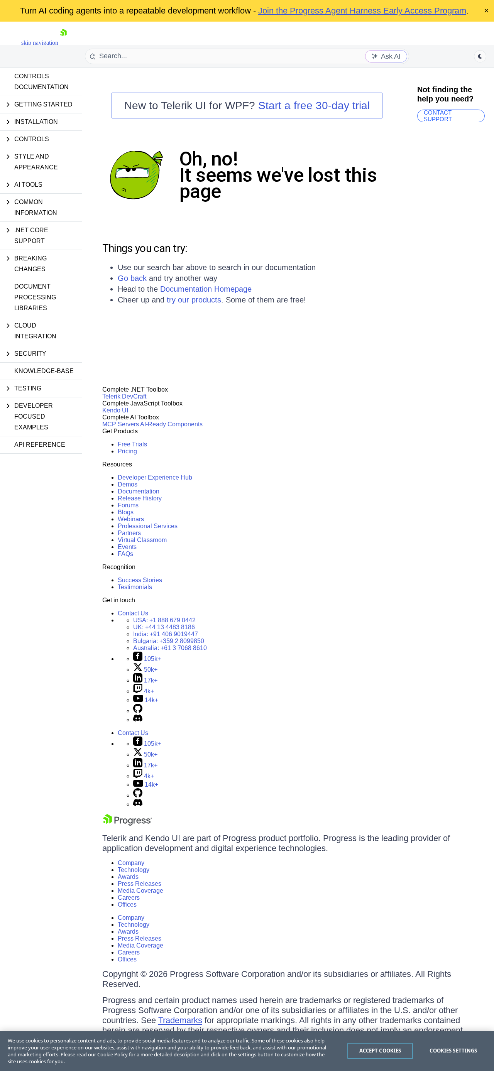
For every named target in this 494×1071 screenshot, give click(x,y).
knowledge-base (44, 371)
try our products (194, 300)
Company (131, 863)
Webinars (131, 519)
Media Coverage (140, 890)
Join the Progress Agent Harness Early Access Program (362, 10)
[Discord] (137, 719)
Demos (127, 484)
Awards (128, 876)
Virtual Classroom (142, 540)
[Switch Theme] (480, 56)
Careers (129, 897)
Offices (127, 904)
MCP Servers (120, 424)
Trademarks (180, 1020)
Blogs (126, 512)
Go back (132, 278)
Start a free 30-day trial (314, 105)
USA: (164, 620)
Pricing (127, 451)
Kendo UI (115, 410)
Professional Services (148, 526)
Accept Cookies (380, 1050)
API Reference (39, 444)
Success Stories (140, 580)
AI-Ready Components (171, 424)
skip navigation (39, 42)
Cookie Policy (112, 1054)
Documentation (138, 491)
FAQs (125, 554)
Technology (133, 870)
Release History (140, 498)
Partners (129, 533)
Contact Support (438, 116)
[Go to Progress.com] (127, 823)
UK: (164, 627)
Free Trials (132, 444)
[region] (247, 1051)
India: (165, 634)
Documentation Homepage (206, 289)
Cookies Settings (453, 1050)
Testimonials (135, 587)
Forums (128, 505)
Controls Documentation (41, 81)
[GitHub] (137, 711)
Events (127, 547)
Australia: (170, 648)
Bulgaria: (168, 641)
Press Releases (139, 883)
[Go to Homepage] (63, 42)
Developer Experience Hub (155, 477)
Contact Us (133, 613)
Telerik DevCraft (124, 396)
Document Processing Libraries (35, 297)
